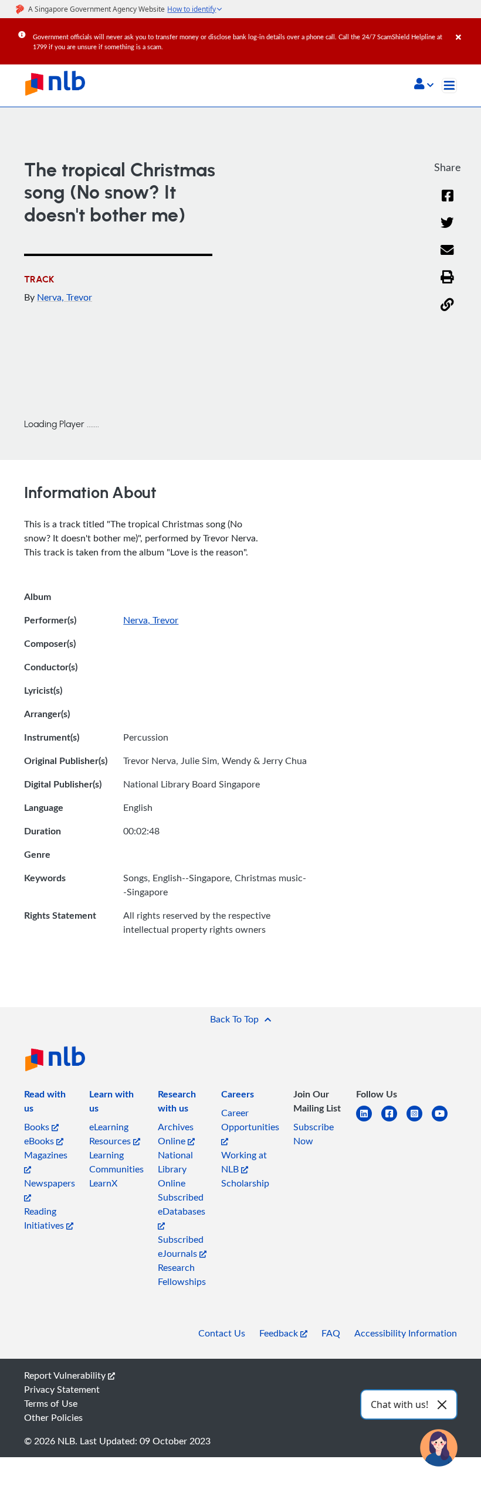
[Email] (447, 257)
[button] (423, 85)
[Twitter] (447, 230)
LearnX (103, 1183)
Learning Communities (116, 1161)
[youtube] (444, 1121)
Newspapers (49, 1183)
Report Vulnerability (66, 1375)
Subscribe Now (313, 1133)
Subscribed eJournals (181, 1246)
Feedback (279, 1333)
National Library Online (175, 1168)
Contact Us (221, 1333)
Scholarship (245, 1183)
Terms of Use (50, 1403)
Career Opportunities (250, 1119)
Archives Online (176, 1133)
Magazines (45, 1154)
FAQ (330, 1333)
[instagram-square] (419, 1121)
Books (38, 1126)
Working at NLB (244, 1161)
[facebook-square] (394, 1121)
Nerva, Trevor (64, 297)
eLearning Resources (111, 1133)
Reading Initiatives (45, 1218)
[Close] (466, 28)
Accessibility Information (405, 1333)
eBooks (40, 1140)
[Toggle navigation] (449, 85)
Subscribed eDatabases (181, 1204)
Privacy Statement (62, 1389)
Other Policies (53, 1417)
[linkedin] (368, 1121)
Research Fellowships (182, 1274)
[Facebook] (448, 203)
